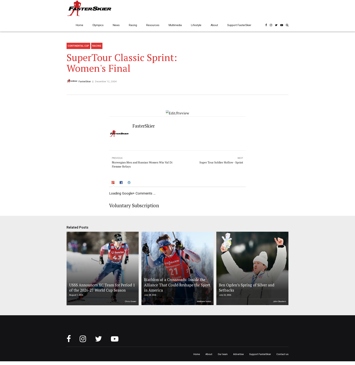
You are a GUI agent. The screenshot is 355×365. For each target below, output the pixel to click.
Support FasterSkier (239, 25)
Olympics (98, 25)
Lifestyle (196, 25)
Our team (223, 354)
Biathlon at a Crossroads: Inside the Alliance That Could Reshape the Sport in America (177, 285)
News (116, 25)
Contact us (282, 354)
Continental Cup (78, 45)
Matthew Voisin (204, 301)
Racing (133, 25)
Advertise (238, 354)
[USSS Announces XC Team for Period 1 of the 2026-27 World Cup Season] (102, 268)
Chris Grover (130, 301)
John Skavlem (279, 301)
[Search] (287, 25)
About (214, 25)
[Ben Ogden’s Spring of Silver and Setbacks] (252, 268)
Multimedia (175, 25)
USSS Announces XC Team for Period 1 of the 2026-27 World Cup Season (102, 288)
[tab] (113, 183)
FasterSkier (85, 81)
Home (79, 25)
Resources (152, 25)
